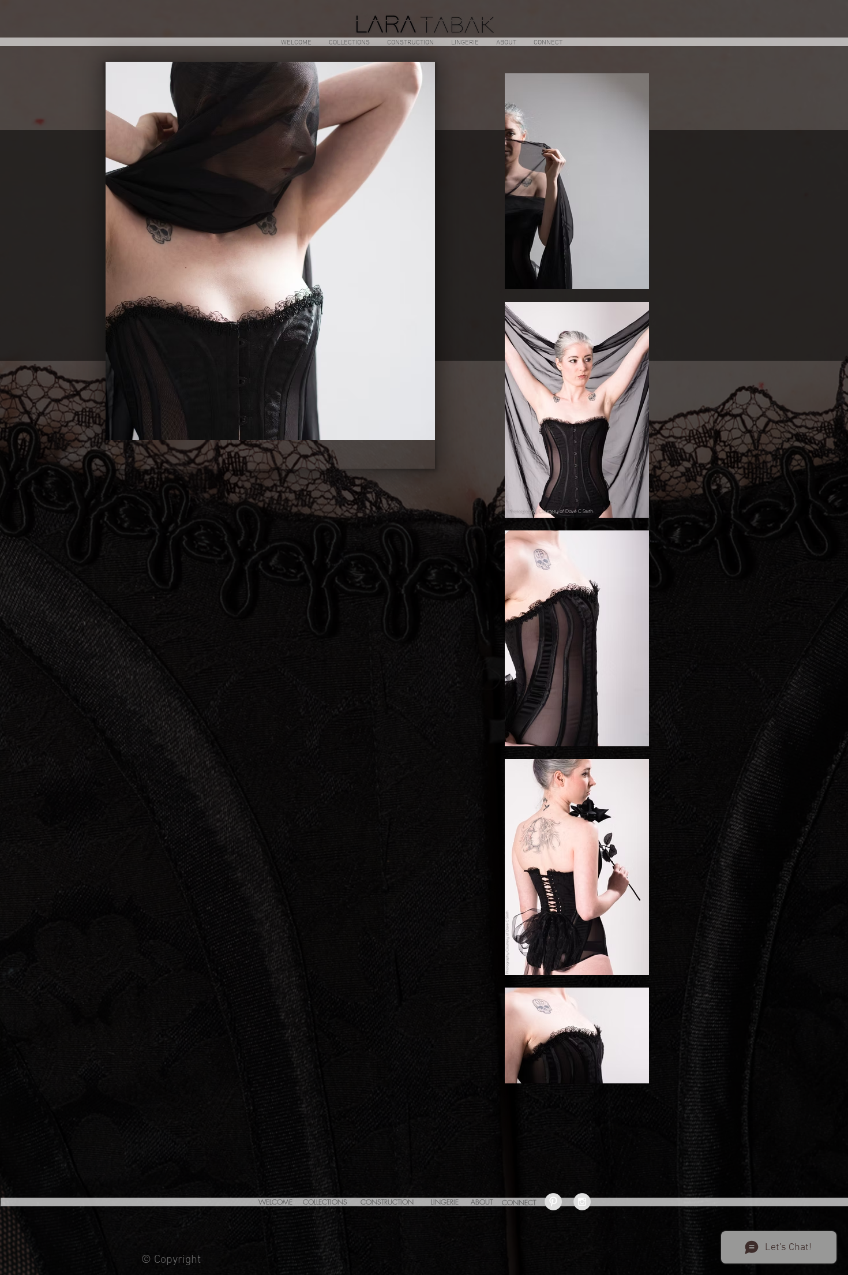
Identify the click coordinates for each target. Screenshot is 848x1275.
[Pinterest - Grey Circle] (553, 1201)
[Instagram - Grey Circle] (582, 1201)
